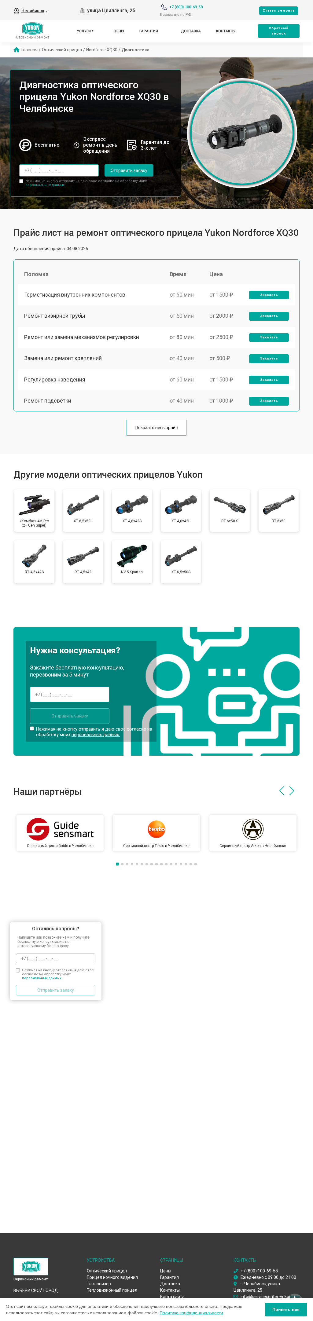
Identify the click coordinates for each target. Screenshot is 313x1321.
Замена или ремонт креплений (63, 358)
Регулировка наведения (54, 379)
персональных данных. (45, 185)
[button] (282, 790)
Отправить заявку (129, 170)
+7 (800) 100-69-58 (186, 7)
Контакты (225, 31)
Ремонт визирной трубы (54, 315)
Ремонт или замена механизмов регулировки (81, 337)
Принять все (286, 1309)
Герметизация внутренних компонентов (74, 294)
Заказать (269, 295)
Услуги (84, 31)
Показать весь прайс (156, 427)
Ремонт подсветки (47, 400)
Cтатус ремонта (279, 11)
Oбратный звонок (279, 30)
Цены (119, 31)
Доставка (191, 31)
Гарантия (148, 31)
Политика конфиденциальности (191, 1312)
